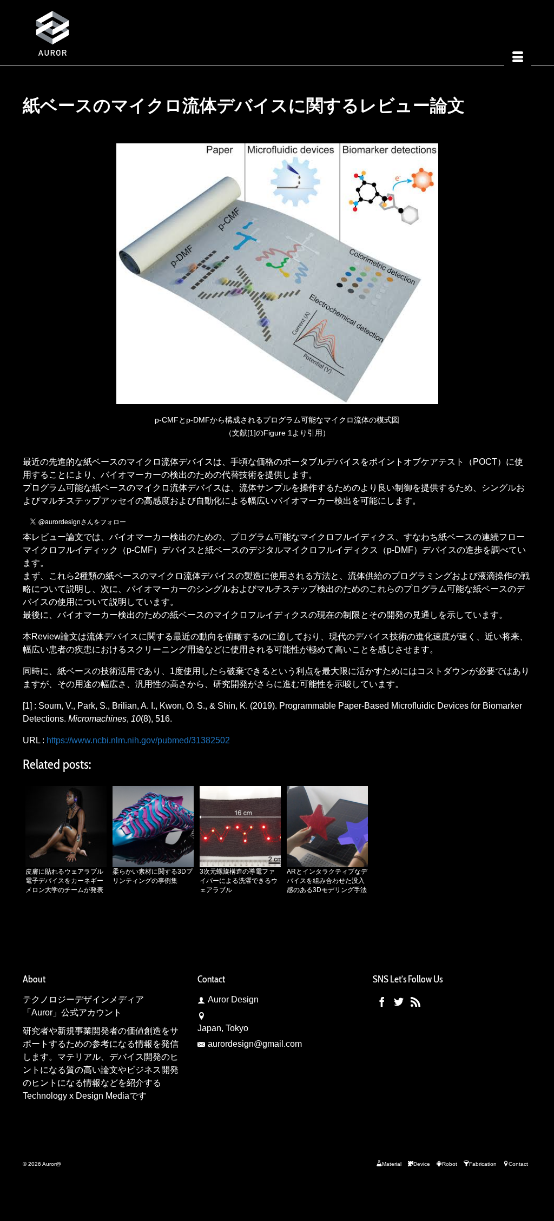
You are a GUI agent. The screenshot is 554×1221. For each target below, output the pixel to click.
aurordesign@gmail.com (255, 1043)
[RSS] (415, 1001)
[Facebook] (382, 1001)
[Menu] (517, 58)
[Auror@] (102, 32)
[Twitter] (398, 1001)
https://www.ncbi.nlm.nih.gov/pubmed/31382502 (138, 740)
